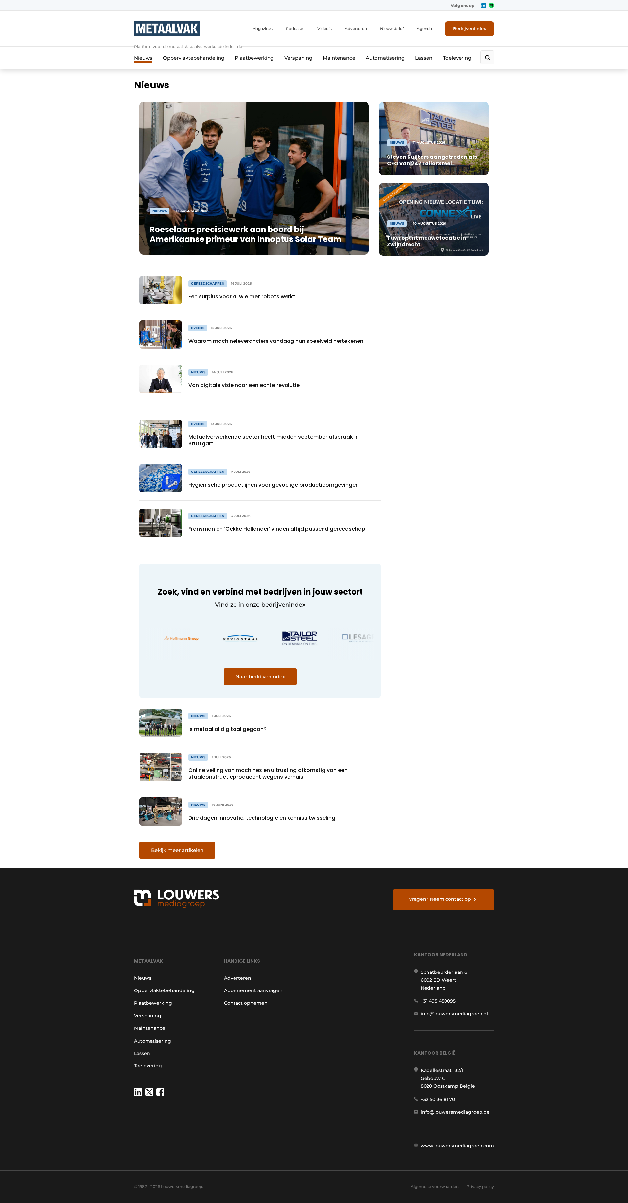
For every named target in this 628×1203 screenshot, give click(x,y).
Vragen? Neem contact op (440, 899)
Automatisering (385, 58)
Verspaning (298, 58)
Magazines (262, 28)
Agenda (424, 28)
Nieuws (143, 58)
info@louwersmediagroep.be (455, 1112)
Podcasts (295, 28)
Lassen (423, 58)
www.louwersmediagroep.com (457, 1146)
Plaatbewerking (254, 58)
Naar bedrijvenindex (260, 677)
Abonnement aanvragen (253, 990)
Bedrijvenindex (469, 28)
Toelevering (457, 58)
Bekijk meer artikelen (177, 850)
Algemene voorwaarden (435, 1186)
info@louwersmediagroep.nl (454, 1014)
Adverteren (356, 28)
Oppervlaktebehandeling (193, 58)
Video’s (324, 28)
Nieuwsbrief (392, 28)
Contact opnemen (246, 1003)
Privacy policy (480, 1186)
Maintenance (339, 58)
